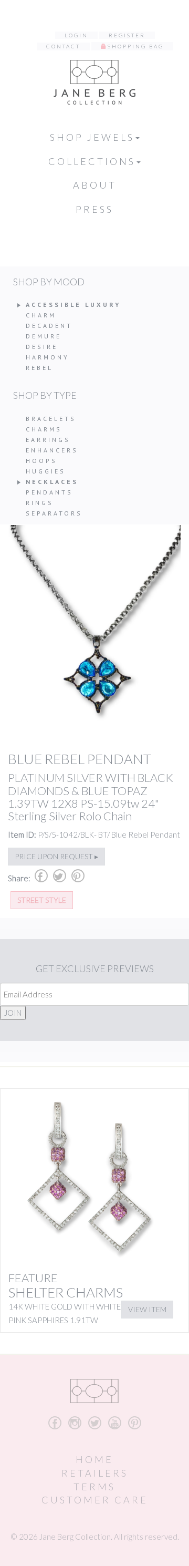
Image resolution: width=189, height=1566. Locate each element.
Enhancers (52, 450)
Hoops (41, 461)
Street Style (41, 899)
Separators (54, 513)
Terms (95, 1486)
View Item (147, 1309)
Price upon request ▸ (56, 856)
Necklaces (52, 482)
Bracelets (51, 419)
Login (76, 35)
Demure (43, 336)
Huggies (46, 471)
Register (127, 35)
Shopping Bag (136, 46)
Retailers (94, 1473)
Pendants (49, 492)
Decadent (49, 325)
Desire (42, 347)
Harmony (47, 357)
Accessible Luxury (73, 304)
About (95, 185)
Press (94, 209)
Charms (44, 429)
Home (94, 1459)
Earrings (48, 440)
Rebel (39, 368)
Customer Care (94, 1500)
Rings (40, 503)
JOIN (13, 1012)
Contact (63, 46)
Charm (41, 315)
